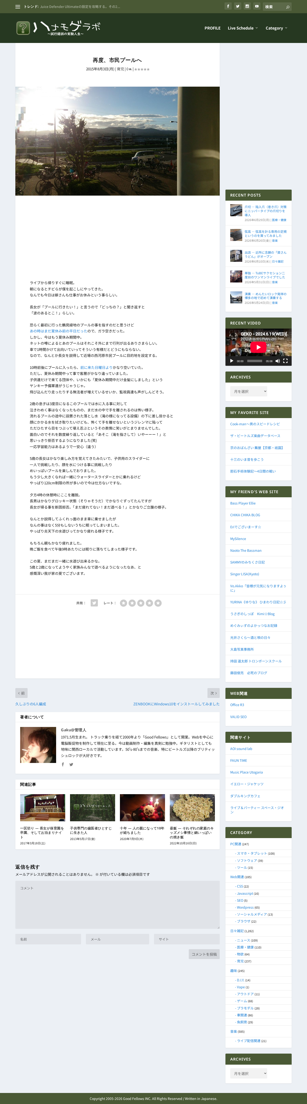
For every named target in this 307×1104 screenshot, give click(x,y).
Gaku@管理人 (73, 729)
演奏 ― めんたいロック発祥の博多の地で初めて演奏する (266, 296)
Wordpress (245, 907)
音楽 (275, 240)
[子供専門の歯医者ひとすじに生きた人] (92, 807)
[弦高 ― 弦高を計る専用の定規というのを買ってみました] (236, 235)
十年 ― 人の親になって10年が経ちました (142, 830)
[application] (258, 347)
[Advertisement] (117, 238)
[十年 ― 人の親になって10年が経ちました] (142, 807)
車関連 (242, 1015)
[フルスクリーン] (285, 361)
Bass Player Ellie (243, 503)
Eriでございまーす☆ (245, 526)
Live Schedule (241, 28)
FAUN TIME (238, 760)
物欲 (240, 954)
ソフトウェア (247, 860)
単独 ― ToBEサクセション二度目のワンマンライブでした (265, 275)
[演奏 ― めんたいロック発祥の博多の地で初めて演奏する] (236, 297)
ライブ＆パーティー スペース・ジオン (257, 809)
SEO (240, 900)
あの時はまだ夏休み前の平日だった (58, 330)
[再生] (231, 361)
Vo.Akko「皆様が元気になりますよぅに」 (258, 588)
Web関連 (237, 876)
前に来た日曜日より (96, 367)
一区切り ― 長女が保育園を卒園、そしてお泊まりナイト (42, 832)
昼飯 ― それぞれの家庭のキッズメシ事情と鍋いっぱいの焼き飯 (192, 832)
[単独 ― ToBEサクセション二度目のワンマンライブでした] (236, 276)
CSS (240, 886)
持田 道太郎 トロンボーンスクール (256, 661)
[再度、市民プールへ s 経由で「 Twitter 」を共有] (94, 603)
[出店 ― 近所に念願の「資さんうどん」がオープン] (236, 256)
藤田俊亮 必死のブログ (248, 672)
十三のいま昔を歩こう (247, 459)
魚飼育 (242, 1022)
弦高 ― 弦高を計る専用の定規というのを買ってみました (266, 233)
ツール (242, 867)
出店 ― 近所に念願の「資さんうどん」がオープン (266, 254)
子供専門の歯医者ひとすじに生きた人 (91, 830)
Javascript (245, 893)
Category (274, 28)
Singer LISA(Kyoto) (244, 573)
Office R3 (237, 704)
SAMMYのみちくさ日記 (247, 562)
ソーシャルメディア (252, 914)
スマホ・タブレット (252, 853)
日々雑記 (277, 261)
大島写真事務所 (242, 649)
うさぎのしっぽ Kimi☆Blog (252, 613)
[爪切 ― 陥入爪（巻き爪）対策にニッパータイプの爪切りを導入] (236, 210)
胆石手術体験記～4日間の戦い (253, 471)
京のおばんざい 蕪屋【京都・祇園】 (257, 447)
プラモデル (245, 1008)
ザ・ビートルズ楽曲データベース (255, 435)
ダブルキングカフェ (245, 795)
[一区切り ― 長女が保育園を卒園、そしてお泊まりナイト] (42, 807)
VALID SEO (238, 716)
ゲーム (242, 1000)
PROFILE (213, 28)
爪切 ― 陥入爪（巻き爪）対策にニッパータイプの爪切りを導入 (266, 210)
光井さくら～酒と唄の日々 (250, 637)
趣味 (233, 970)
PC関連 (235, 843)
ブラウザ (243, 921)
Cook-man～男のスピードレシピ (255, 423)
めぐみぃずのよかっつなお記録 (253, 625)
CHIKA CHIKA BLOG (245, 514)
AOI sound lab (241, 748)
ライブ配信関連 (248, 1040)
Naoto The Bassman (246, 550)
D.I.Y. (240, 980)
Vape (241, 986)
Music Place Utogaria (246, 772)
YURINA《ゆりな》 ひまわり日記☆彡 (258, 602)
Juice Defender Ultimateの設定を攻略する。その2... (80, 6)
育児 (120, 68)
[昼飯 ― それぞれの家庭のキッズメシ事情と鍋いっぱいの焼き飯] (192, 807)
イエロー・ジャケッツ (247, 783)
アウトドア (245, 993)
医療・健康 (279, 220)
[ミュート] (277, 361)
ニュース (243, 940)
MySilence (238, 538)
